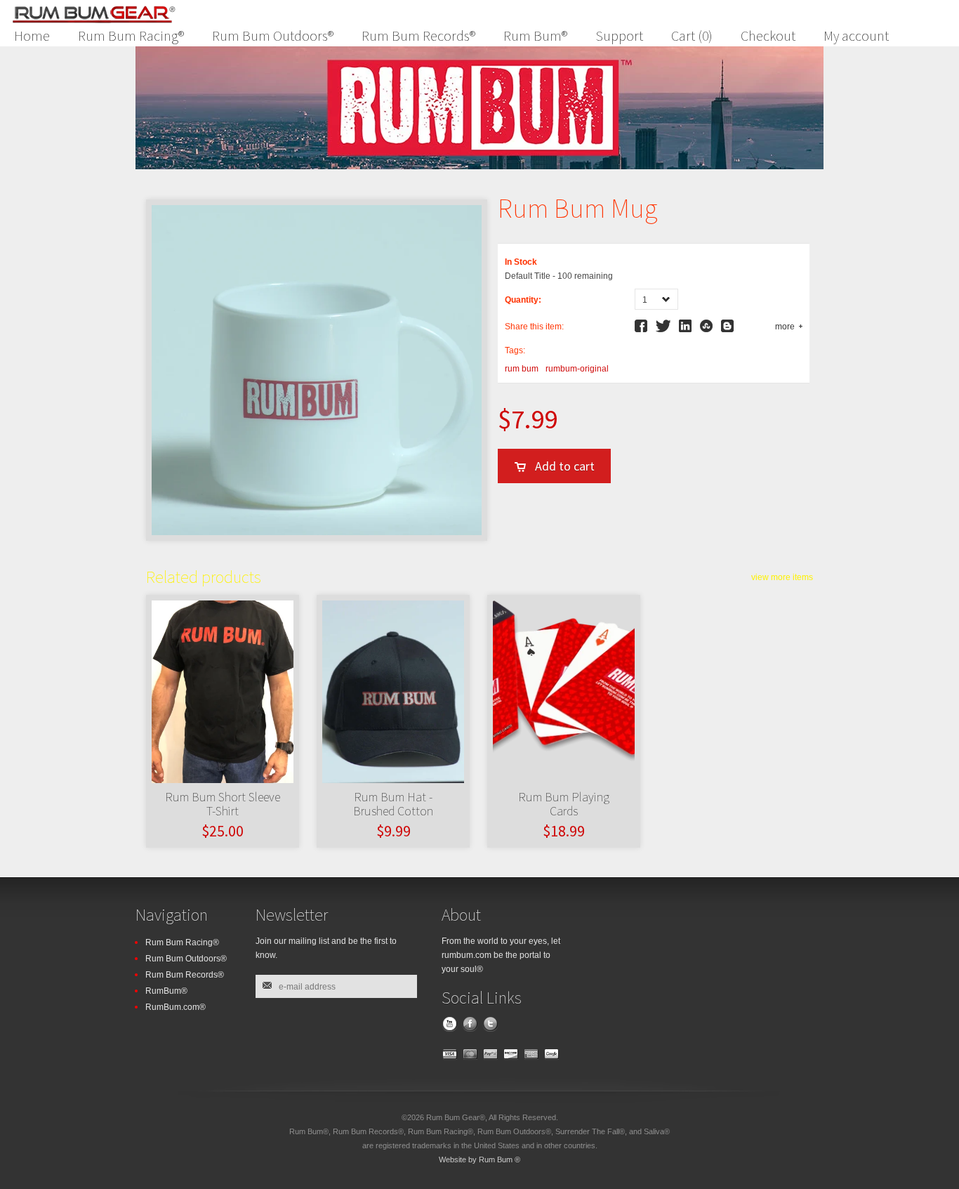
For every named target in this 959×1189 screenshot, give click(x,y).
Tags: (515, 350)
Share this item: (534, 326)
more (785, 326)
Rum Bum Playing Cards (563, 804)
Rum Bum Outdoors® (272, 35)
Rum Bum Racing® (131, 35)
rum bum (521, 369)
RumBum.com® (175, 1007)
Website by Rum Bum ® (479, 1159)
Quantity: (523, 300)
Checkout (768, 35)
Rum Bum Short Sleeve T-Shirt (222, 804)
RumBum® (166, 991)
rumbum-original (577, 369)
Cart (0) (692, 35)
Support (619, 35)
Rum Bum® (535, 35)
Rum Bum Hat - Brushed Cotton (393, 804)
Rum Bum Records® (418, 35)
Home (32, 35)
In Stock (521, 262)
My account (856, 35)
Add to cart (565, 466)
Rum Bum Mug (578, 208)
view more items (782, 577)
